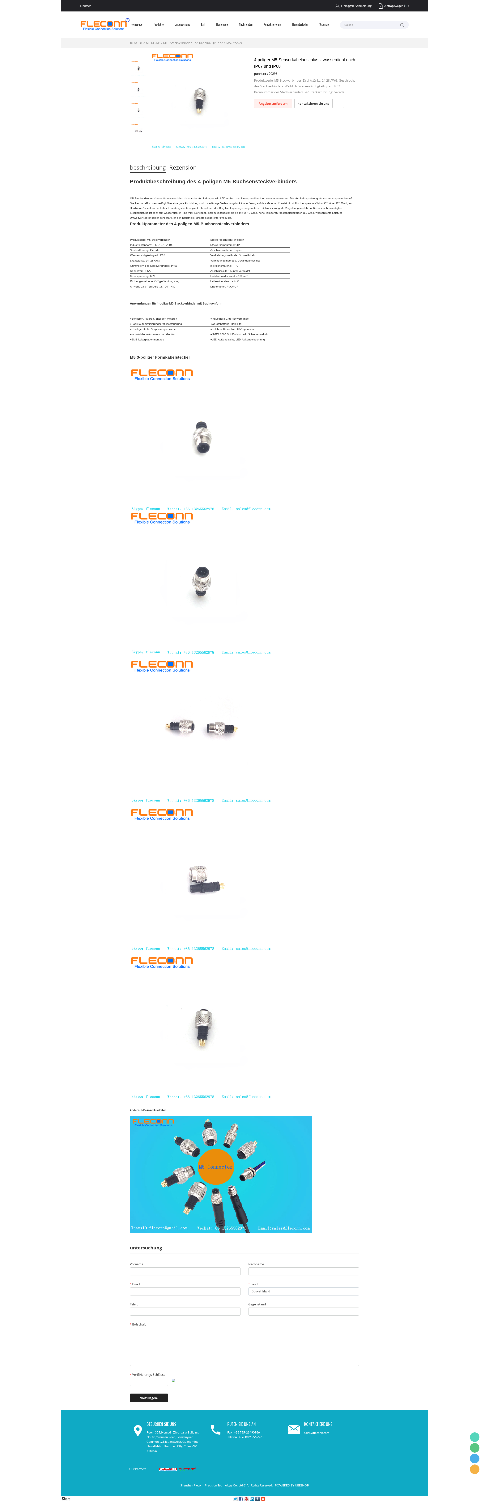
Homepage (136, 24)
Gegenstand (257, 1304)
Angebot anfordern (273, 104)
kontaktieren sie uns (313, 104)
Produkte (159, 24)
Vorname (136, 1264)
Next (138, 145)
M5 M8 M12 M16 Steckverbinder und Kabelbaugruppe (184, 43)
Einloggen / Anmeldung (356, 5)
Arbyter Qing (474, 1437)
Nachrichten (246, 24)
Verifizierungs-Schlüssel (148, 1375)
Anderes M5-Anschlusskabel (148, 1110)
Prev (138, 54)
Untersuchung (182, 24)
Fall (203, 24)
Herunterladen (300, 24)
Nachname (256, 1264)
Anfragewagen (393, 5)
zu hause (136, 43)
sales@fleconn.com (316, 1432)
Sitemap (324, 24)
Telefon (135, 1304)
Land (253, 1284)
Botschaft (138, 1324)
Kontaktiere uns (272, 24)
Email (135, 1284)
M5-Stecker (234, 43)
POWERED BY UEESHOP (292, 1485)
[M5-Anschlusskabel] (221, 1174)
